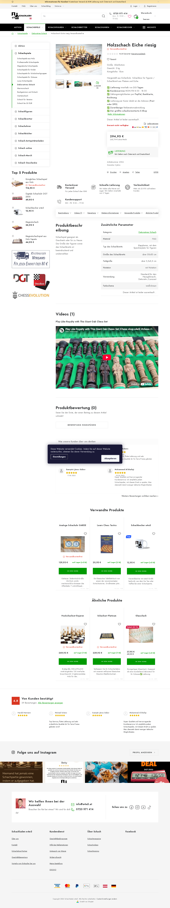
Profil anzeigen (142, 752)
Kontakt (14, 6)
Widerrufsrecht (55, 857)
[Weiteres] (149, 27)
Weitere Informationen (110, 213)
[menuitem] (18, 27)
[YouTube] (143, 807)
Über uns (33, 6)
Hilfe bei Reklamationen (59, 845)
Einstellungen (59, 456)
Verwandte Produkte (132, 213)
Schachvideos (92, 845)
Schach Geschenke (27, 162)
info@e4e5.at (84, 804)
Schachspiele (24, 53)
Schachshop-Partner (19, 851)
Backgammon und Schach (27, 92)
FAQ (24, 6)
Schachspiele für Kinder (26, 69)
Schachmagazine (94, 838)
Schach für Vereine (24, 99)
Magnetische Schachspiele (27, 66)
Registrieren (151, 6)
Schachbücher (25, 133)
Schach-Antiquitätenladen (31, 140)
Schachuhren (24, 126)
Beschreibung (63, 213)
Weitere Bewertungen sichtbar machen (139, 496)
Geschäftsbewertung (20, 857)
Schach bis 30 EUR (24, 103)
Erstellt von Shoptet (86, 902)
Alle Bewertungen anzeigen (50, 702)
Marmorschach (23, 88)
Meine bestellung (56, 863)
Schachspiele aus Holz (26, 58)
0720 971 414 (120, 13)
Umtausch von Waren (58, 851)
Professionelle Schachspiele (28, 62)
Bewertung (92, 213)
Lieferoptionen (152, 123)
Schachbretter (25, 118)
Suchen (103, 16)
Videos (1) (78, 213)
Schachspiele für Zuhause (27, 77)
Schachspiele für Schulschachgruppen (32, 73)
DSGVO (53, 869)
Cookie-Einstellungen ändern (107, 899)
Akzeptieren (110, 458)
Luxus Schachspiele (24, 81)
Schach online (25, 148)
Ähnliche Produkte (153, 213)
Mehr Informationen (116, 114)
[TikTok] (149, 807)
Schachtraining (93, 851)
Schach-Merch (25, 155)
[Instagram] (137, 807)
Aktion (21, 45)
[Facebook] (131, 807)
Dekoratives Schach (26, 84)
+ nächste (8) (97, 86)
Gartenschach (22, 96)
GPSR (156, 172)
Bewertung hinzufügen (82, 425)
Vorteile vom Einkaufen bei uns (23, 863)
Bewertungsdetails (138, 54)
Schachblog (46, 6)
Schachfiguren (25, 111)
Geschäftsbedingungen (58, 838)
